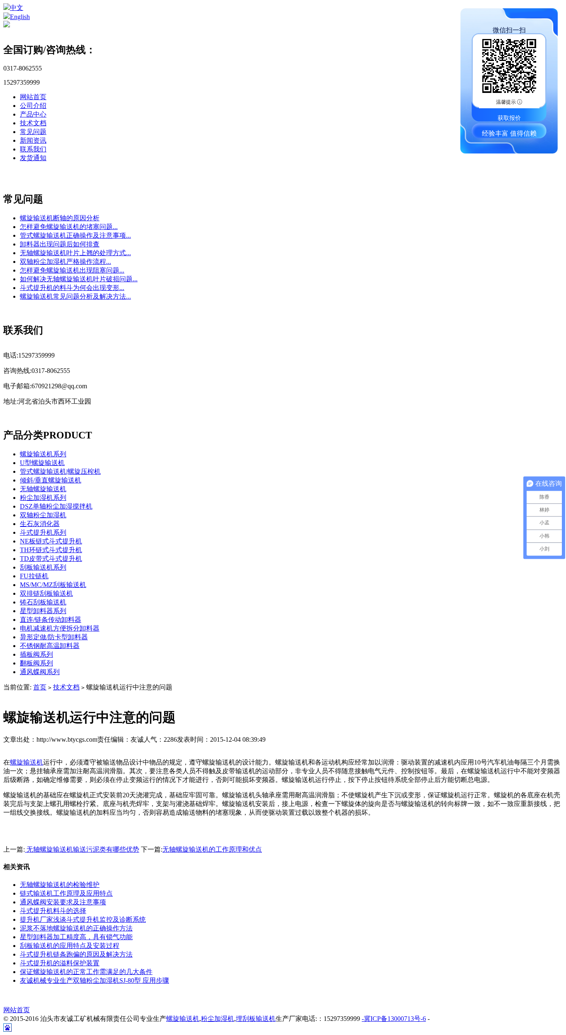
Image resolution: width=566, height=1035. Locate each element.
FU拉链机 (34, 576)
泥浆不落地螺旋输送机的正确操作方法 (76, 928)
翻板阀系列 (36, 663)
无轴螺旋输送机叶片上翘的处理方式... (75, 252)
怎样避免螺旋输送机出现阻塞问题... (72, 270)
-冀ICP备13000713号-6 (394, 1018)
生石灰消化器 (40, 523)
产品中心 (33, 114)
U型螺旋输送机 (42, 462)
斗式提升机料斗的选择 (53, 910)
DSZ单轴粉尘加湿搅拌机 (56, 506)
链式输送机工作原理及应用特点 (66, 893)
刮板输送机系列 (43, 567)
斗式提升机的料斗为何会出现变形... (72, 287)
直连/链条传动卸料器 (50, 619)
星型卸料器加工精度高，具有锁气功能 (76, 936)
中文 (16, 7)
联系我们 (33, 149)
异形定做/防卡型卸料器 (54, 636)
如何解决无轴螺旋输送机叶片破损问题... (79, 278)
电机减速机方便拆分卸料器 (59, 628)
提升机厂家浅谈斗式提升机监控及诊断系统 (83, 919)
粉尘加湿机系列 (43, 497)
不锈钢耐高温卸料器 (50, 645)
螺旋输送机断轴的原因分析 (59, 218)
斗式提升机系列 (43, 532)
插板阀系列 (36, 654)
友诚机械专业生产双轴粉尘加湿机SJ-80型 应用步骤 (94, 980)
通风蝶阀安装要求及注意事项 (63, 902)
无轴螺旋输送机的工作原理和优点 (212, 849)
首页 (39, 687)
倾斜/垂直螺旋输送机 (50, 480)
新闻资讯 (33, 140)
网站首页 (33, 96)
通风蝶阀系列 (40, 671)
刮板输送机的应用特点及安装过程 (69, 945)
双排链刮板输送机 (46, 593)
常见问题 (33, 131)
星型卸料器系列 (43, 610)
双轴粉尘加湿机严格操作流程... (65, 261)
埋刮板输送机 (256, 1018)
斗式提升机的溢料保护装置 (59, 963)
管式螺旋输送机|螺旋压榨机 (60, 471)
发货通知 (33, 157)
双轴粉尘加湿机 (43, 515)
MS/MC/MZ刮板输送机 (53, 584)
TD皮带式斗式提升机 (51, 558)
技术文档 (33, 123)
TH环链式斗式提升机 (51, 549)
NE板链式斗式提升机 (51, 541)
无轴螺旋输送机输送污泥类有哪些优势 (82, 849)
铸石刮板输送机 (43, 602)
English (20, 16)
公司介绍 (33, 105)
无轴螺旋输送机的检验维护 (59, 884)
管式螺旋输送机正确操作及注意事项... (75, 235)
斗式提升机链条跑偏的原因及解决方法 (76, 954)
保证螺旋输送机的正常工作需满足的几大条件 (86, 971)
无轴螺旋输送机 (43, 488)
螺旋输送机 (26, 762)
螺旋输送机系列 (43, 454)
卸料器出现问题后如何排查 (59, 244)
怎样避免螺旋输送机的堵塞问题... (69, 226)
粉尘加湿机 (217, 1018)
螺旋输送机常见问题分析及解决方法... (75, 296)
